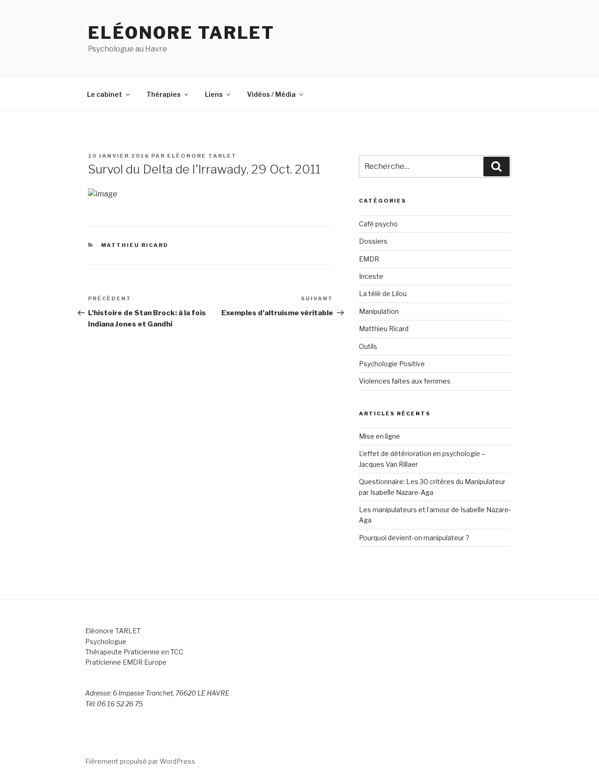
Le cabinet (104, 94)
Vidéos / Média (271, 94)
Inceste (371, 276)
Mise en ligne (379, 436)
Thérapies (163, 94)
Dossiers (373, 241)
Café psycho (378, 224)
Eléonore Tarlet (181, 32)
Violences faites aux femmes (405, 381)
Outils (368, 346)
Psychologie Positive (392, 364)
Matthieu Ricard (135, 245)
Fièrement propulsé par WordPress (140, 761)
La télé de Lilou (383, 293)
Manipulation (379, 311)
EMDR (369, 259)
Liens (214, 94)
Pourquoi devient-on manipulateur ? (414, 538)
